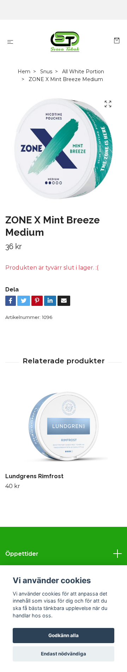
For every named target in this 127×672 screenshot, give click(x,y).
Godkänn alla (63, 635)
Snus (46, 71)
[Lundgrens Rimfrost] (63, 426)
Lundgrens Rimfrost (34, 476)
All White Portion (83, 71)
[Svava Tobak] (65, 41)
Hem (24, 71)
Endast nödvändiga (63, 653)
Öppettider (21, 553)
